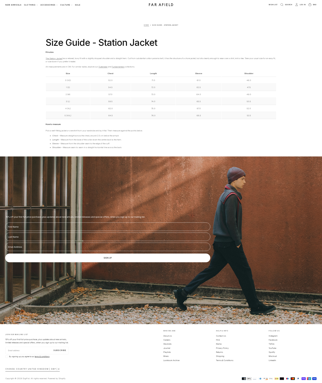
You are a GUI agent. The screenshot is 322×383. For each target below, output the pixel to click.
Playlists (167, 352)
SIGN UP (108, 258)
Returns (219, 352)
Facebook (273, 340)
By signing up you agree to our (29, 356)
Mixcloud (273, 356)
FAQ (218, 340)
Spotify (272, 352)
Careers (166, 340)
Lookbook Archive (171, 360)
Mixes (166, 356)
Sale (77, 5)
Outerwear (103, 67)
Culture (65, 5)
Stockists (167, 344)
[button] (286, 4)
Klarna (219, 344)
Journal (166, 348)
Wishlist (273, 5)
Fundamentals (118, 67)
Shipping (220, 356)
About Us (167, 336)
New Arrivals (13, 5)
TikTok (271, 344)
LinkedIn (272, 360)
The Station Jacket (54, 58)
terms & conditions (42, 356)
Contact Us (221, 336)
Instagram (273, 336)
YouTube (272, 348)
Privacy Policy (222, 348)
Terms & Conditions (224, 360)
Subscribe (59, 350)
